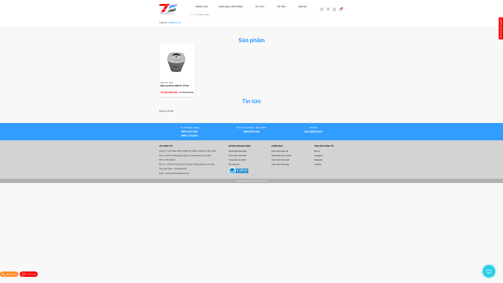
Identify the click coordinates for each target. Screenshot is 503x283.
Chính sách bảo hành (280, 160)
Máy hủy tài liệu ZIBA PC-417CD (174, 86)
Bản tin (317, 151)
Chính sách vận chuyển (281, 155)
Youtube (317, 164)
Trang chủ (201, 6)
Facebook (318, 160)
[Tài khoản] (328, 9)
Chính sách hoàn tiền (237, 155)
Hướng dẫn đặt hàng (237, 151)
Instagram (318, 155)
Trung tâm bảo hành (237, 160)
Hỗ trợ (281, 6)
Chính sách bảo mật (279, 151)
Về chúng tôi (234, 164)
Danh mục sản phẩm (230, 6)
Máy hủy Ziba (166, 83)
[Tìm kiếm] (322, 9)
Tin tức (259, 6)
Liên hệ (302, 6)
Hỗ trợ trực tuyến (500, 28)
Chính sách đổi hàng (280, 164)
